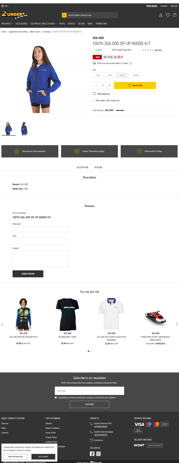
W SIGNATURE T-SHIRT (67, 337)
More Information (15, 457)
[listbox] (135, 76)
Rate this (158, 50)
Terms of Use (51, 432)
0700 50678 (151, 6)
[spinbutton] (102, 85)
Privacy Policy (51, 437)
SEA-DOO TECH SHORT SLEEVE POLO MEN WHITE (111, 338)
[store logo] (14, 15)
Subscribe (89, 404)
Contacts (163, 6)
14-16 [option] (135, 75)
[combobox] (89, 15)
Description (82, 167)
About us (4, 423)
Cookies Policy (51, 442)
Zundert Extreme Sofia (103, 425)
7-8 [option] (109, 75)
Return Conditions (53, 428)
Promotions (101, 23)
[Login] (161, 15)
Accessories (22, 23)
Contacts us (98, 440)
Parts (62, 23)
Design (81, 23)
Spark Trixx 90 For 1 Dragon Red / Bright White (155, 338)
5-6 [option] (98, 75)
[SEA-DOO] (120, 110)
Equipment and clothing (43, 23)
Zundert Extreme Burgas (103, 433)
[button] (7, 6)
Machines (6, 23)
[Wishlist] (168, 15)
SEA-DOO (109, 110)
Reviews (98, 167)
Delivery (49, 423)
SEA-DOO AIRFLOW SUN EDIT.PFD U (23, 337)
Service (71, 23)
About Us (174, 6)
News (90, 23)
